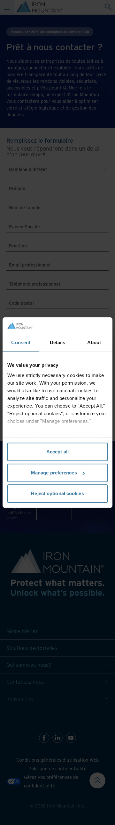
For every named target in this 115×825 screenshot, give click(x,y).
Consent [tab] (20, 342)
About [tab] (94, 342)
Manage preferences (54, 472)
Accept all (57, 451)
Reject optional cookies (57, 493)
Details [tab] (57, 342)
